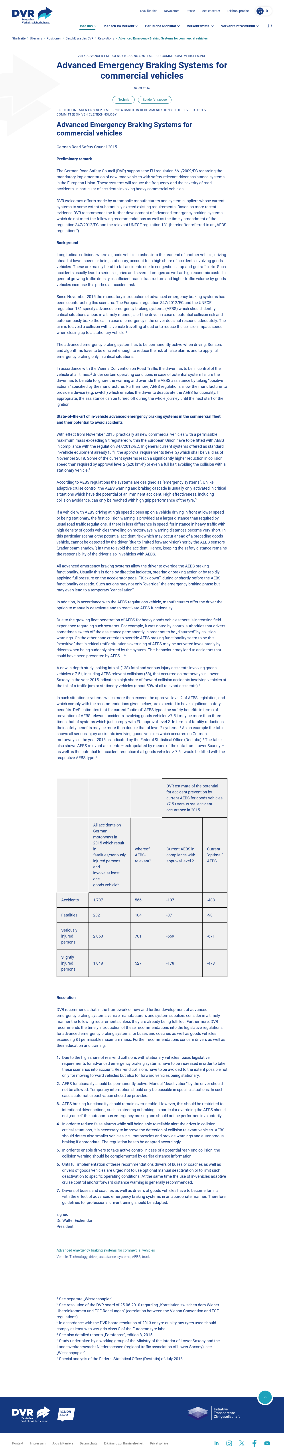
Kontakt (17, 1443)
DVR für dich (148, 11)
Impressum (37, 1443)
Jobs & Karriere (62, 1443)
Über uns (36, 38)
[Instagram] (229, 1443)
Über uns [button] (86, 26)
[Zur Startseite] (32, 15)
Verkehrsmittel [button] (198, 26)
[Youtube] (267, 1443)
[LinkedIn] (216, 1443)
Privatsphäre (159, 1443)
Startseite (19, 38)
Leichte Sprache (238, 11)
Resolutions (106, 38)
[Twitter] (242, 1443)
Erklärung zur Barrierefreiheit (124, 1443)
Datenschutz (88, 1443)
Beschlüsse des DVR (79, 38)
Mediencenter (210, 11)
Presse (190, 11)
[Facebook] (254, 1443)
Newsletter (171, 11)
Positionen (54, 38)
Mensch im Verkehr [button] (118, 26)
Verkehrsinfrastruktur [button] (238, 26)
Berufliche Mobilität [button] (160, 26)
